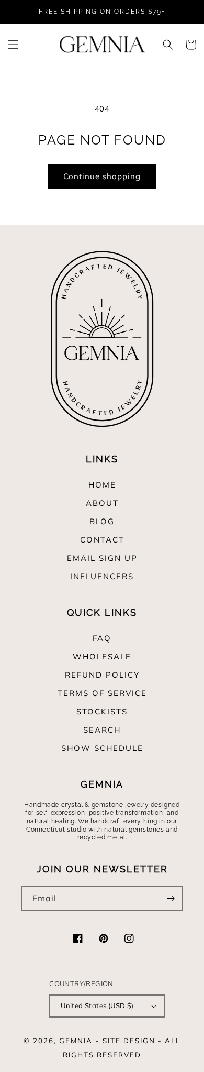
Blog (102, 521)
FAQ (102, 638)
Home (102, 485)
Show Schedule (102, 748)
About (102, 503)
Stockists (102, 711)
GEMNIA (76, 1040)
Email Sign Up (102, 558)
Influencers (102, 576)
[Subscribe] (170, 898)
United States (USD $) (97, 1005)
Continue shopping (102, 176)
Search (102, 730)
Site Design (129, 1040)
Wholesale (102, 656)
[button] (13, 44)
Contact (102, 540)
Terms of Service (102, 693)
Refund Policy (102, 675)
